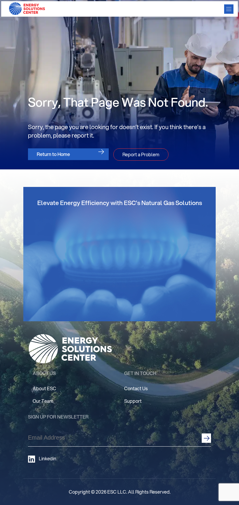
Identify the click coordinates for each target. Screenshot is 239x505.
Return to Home (53, 154)
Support (133, 401)
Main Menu (228, 9)
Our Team (43, 401)
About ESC (44, 388)
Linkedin (47, 458)
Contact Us (136, 388)
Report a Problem (140, 154)
